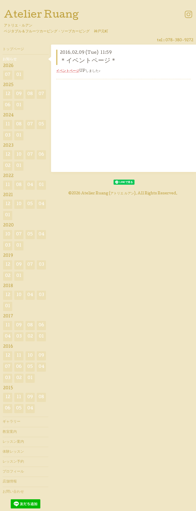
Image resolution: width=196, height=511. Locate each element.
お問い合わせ (13, 492)
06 (7, 105)
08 (30, 94)
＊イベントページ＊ (88, 61)
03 (7, 135)
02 (7, 166)
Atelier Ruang (41, 15)
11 (7, 124)
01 (18, 75)
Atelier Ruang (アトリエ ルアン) (108, 193)
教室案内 (10, 432)
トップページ (13, 49)
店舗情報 (10, 482)
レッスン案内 (13, 442)
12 (7, 94)
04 (30, 185)
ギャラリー (11, 422)
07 (7, 75)
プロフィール (13, 472)
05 (41, 124)
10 (18, 155)
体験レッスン (13, 452)
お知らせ (10, 59)
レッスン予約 (13, 462)
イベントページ (67, 71)
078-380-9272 (179, 40)
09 (19, 94)
